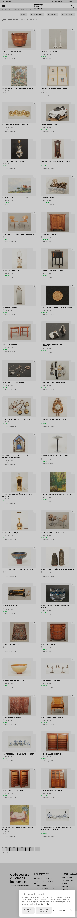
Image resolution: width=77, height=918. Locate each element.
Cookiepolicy (45, 904)
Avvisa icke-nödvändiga (43, 910)
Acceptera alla (28, 910)
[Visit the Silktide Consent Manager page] (70, 910)
